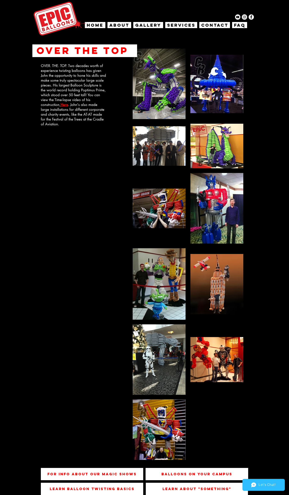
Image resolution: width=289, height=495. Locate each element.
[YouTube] (237, 17)
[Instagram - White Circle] (244, 17)
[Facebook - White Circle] (251, 17)
